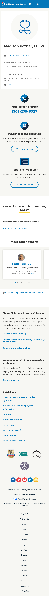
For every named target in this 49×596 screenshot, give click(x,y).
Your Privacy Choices (27, 499)
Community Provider (18, 55)
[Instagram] (35, 479)
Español (24, 514)
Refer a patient (11, 430)
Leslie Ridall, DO (21, 264)
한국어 (24, 524)
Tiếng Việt (24, 519)
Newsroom (8, 425)
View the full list (24, 149)
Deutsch (24, 550)
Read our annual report (15, 348)
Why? (9, 84)
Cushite (24, 576)
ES (31, 4)
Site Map (37, 490)
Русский (24, 534)
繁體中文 (24, 529)
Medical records (11, 419)
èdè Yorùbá (24, 591)
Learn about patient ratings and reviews (24, 293)
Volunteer (8, 435)
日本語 (24, 571)
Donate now (9, 380)
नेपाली (24, 560)
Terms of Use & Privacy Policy (20, 490)
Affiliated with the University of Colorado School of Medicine (24, 504)
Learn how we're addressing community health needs (24, 340)
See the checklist (24, 185)
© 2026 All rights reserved (25, 494)
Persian (24, 581)
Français (24, 555)
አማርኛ (24, 540)
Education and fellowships (15, 228)
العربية (24, 545)
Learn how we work (13, 334)
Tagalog (24, 565)
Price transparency (12, 441)
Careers (7, 414)
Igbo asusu (24, 586)
